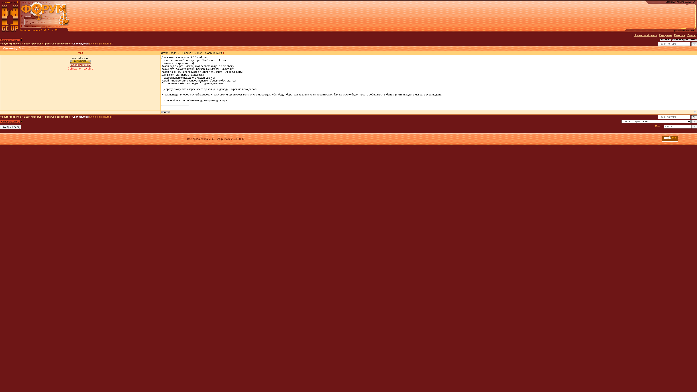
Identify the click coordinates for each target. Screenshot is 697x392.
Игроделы (665, 35)
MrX (80, 53)
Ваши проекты (32, 43)
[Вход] (42, 30)
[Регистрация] (31, 30)
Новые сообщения (645, 35)
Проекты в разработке (57, 43)
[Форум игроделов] (21, 30)
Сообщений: (80, 65)
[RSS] (56, 30)
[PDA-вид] (52, 30)
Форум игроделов (10, 43)
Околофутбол (80, 43)
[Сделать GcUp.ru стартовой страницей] (45, 30)
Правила (679, 35)
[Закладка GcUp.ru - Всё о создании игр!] (49, 30)
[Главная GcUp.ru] (10, 30)
